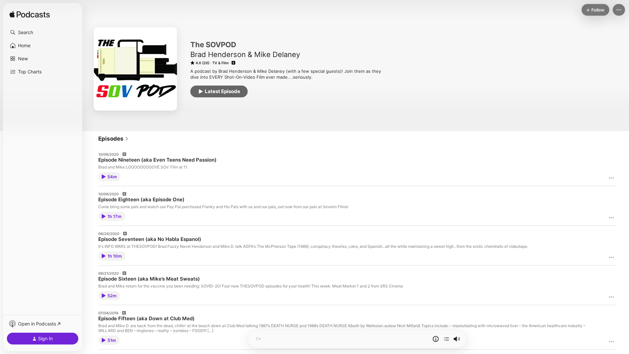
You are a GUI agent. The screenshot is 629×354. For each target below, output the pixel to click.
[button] (42, 32)
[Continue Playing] (446, 339)
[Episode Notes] (436, 339)
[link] (113, 138)
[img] (30, 14)
